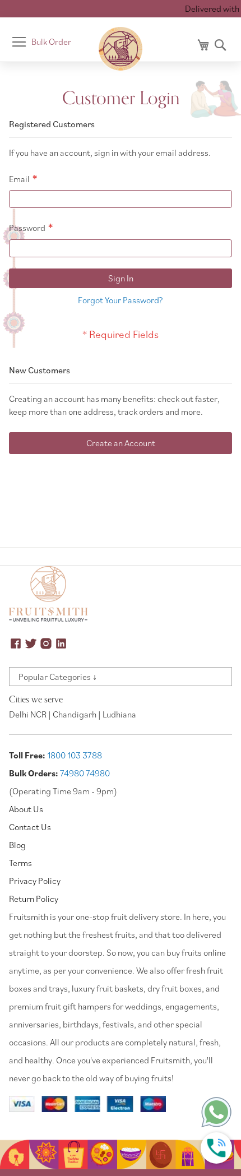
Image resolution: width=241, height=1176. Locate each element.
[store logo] (120, 48)
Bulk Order (51, 41)
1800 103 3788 (74, 755)
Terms (20, 862)
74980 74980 (85, 773)
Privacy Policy (35, 880)
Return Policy (33, 898)
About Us (26, 808)
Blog (17, 844)
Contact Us (30, 826)
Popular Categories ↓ (57, 676)
